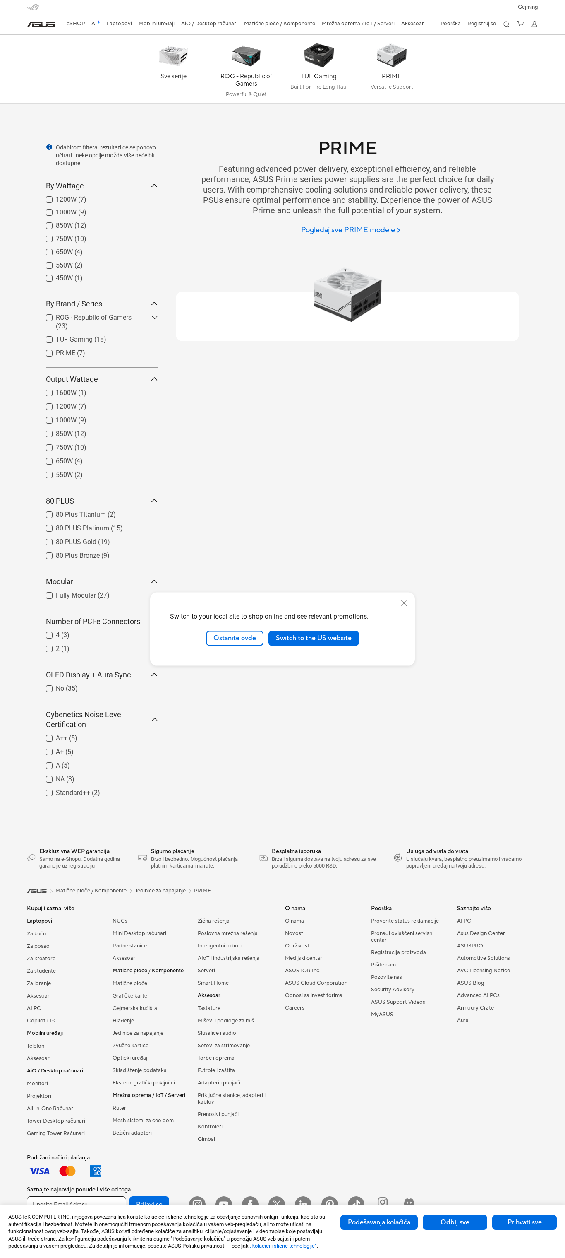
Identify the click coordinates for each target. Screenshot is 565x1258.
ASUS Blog (470, 983)
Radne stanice (130, 945)
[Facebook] (250, 1204)
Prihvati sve (525, 1222)
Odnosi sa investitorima (313, 995)
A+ (50, 750)
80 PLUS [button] (60, 500)
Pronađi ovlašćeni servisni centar (402, 936)
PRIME (55, 351)
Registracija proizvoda (398, 952)
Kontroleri (210, 1126)
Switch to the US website (314, 638)
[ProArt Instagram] (382, 1204)
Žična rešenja (214, 921)
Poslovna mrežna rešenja (228, 933)
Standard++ (63, 791)
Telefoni (36, 1046)
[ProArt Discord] (409, 1204)
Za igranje (39, 983)
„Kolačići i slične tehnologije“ (283, 1246)
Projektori (39, 1096)
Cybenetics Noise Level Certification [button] (84, 719)
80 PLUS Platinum (72, 526)
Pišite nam (383, 965)
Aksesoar (38, 996)
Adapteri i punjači (219, 1083)
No (50, 686)
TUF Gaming (64, 337)
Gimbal (206, 1139)
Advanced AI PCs (478, 995)
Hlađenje (123, 1020)
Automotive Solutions (483, 958)
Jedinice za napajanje (138, 1033)
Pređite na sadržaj (32, 25)
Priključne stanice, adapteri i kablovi (232, 1098)
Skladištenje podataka (140, 1070)
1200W (56, 197)
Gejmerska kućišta (135, 1008)
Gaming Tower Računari (56, 1133)
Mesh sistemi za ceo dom (143, 1120)
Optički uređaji (130, 1058)
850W (54, 223)
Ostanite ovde (234, 638)
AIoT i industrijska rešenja (228, 958)
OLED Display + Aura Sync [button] (88, 674)
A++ (51, 736)
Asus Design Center (481, 933)
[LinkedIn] (303, 1204)
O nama (294, 921)
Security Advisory (392, 989)
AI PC (34, 1008)
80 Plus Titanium (71, 512)
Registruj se (481, 23)
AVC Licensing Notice (483, 970)
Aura (463, 1020)
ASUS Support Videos (398, 1002)
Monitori (37, 1083)
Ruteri (120, 1108)
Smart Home (213, 983)
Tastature (209, 1008)
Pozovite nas (386, 977)
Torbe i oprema (216, 1058)
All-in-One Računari (50, 1108)
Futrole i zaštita (216, 1070)
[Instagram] (197, 1204)
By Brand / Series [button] (74, 303)
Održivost (297, 945)
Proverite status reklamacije (405, 921)
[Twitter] (276, 1204)
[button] (528, 7)
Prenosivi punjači (218, 1114)
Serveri (206, 970)
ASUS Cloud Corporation (316, 983)
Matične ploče (130, 983)
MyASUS (382, 1014)
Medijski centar (303, 958)
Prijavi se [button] (149, 1204)
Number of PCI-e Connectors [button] (93, 621)
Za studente (41, 971)
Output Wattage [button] (72, 379)
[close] (404, 603)
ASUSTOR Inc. (303, 970)
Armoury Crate (475, 1008)
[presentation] (49, 147)
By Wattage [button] (65, 185)
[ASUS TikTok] (356, 1204)
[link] (41, 24)
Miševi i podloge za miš (226, 1020)
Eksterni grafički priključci (144, 1083)
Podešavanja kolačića (379, 1222)
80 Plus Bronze (68, 553)
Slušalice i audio (217, 1033)
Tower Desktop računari (56, 1121)
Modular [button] (59, 581)
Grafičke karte (130, 996)
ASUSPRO (470, 945)
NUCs (120, 921)
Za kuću (36, 933)
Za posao (38, 946)
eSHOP (76, 23)
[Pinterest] (329, 1204)
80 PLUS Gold (66, 540)
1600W (56, 391)
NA (50, 777)
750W (54, 237)
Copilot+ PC (42, 1020)
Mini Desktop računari (139, 933)
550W (54, 263)
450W (54, 276)
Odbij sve (455, 1222)
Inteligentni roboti (220, 945)
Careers (294, 1008)
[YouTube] (223, 1204)
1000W (56, 210)
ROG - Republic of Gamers (84, 315)
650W (54, 250)
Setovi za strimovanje (224, 1045)
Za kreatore (41, 958)
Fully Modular (66, 593)
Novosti (294, 933)
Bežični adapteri (132, 1133)
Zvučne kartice (130, 1045)
